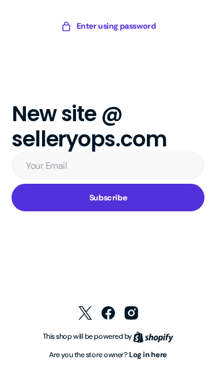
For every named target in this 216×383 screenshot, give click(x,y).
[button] (103, 26)
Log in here (144, 354)
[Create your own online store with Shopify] (149, 336)
